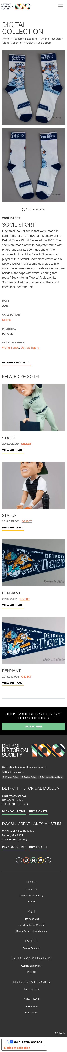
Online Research (51, 38)
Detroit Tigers (30, 347)
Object (30, 42)
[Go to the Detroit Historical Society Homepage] (17, 5)
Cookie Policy (30, 777)
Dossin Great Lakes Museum (31, 931)
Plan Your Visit (31, 919)
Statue (9, 438)
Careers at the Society (31, 895)
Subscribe (33, 726)
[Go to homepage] (33, 754)
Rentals (31, 901)
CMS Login (59, 1033)
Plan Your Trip (14, 811)
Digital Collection (12, 42)
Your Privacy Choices (27, 1042)
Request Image (14, 363)
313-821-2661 (9, 839)
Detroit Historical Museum (31, 925)
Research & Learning (25, 38)
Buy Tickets (38, 811)
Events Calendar (31, 948)
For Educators (31, 989)
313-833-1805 (10, 804)
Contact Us (31, 889)
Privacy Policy (11, 777)
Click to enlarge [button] (35, 209)
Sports (6, 319)
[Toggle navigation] (61, 6)
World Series (10, 347)
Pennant (11, 593)
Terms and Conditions (52, 777)
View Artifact (13, 450)
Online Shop (31, 1006)
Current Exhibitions (31, 965)
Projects (31, 971)
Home (6, 38)
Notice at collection (17, 1047)
